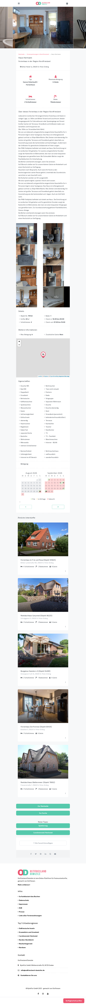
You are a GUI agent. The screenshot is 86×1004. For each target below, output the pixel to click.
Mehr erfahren (24, 885)
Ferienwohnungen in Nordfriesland (38, 54)
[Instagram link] (43, 993)
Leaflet (40, 376)
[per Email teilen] (55, 853)
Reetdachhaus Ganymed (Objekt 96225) (36, 615)
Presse (21, 912)
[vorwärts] (58, 507)
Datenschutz (24, 900)
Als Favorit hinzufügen (44, 843)
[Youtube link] (48, 993)
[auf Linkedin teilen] (45, 853)
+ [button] (19, 341)
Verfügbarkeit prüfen (74, 1001)
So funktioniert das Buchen (29, 896)
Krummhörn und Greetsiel (29, 932)
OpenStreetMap (54, 376)
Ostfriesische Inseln (27, 928)
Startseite (21, 54)
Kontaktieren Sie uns (29, 975)
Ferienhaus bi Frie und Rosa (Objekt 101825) (38, 560)
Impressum (23, 904)
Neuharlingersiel (25, 944)
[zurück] (25, 507)
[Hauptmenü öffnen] (18, 3)
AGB (20, 908)
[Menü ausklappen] (65, 571)
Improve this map (64, 376)
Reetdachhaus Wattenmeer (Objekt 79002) (38, 782)
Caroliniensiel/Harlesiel (43, 833)
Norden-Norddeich (26, 940)
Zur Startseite (43, 806)
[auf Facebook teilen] (31, 853)
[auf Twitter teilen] (36, 853)
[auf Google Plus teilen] (50, 853)
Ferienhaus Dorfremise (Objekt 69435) (36, 727)
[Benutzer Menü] (67, 3)
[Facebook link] (38, 993)
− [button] (19, 344)
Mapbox (46, 376)
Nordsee (22, 947)
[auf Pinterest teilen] (40, 853)
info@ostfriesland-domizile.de (33, 970)
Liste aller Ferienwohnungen (30, 915)
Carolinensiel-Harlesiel (28, 936)
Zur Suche (43, 813)
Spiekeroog (43, 826)
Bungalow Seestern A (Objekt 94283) (35, 671)
